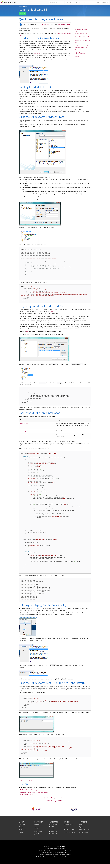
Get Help (67, 822)
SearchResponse (24, 435)
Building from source (84, 829)
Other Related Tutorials (26, 794)
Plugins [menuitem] (98, 2)
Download (22, 13)
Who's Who (22, 824)
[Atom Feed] (58, 797)
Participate (53, 822)
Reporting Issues (53, 829)
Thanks (21, 827)
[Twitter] (48, 797)
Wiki (65, 827)
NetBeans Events (38, 831)
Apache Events (38, 834)
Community (38, 822)
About (21, 822)
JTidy (51, 311)
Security (21, 832)
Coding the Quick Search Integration (83, 45)
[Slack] (61, 797)
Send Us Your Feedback (25, 781)
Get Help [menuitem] (91, 2)
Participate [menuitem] (78, 2)
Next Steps (77, 56)
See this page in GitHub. (55, 801)
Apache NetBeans (10, 2)
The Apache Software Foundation (60, 846)
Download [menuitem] (105, 2)
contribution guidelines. (64, 24)
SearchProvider (24, 423)
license (58, 848)
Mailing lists (37, 824)
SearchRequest (24, 431)
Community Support (69, 829)
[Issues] (65, 797)
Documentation (68, 824)
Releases (81, 824)
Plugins (81, 827)
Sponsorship (22, 829)
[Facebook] (44, 797)
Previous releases (84, 832)
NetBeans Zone (58, 60)
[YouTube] (55, 797)
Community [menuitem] (69, 2)
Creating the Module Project (81, 33)
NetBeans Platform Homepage (28, 790)
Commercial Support (69, 832)
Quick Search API (38, 54)
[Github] (51, 797)
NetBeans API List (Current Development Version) (34, 792)
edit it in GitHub (46, 24)
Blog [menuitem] (85, 2)
